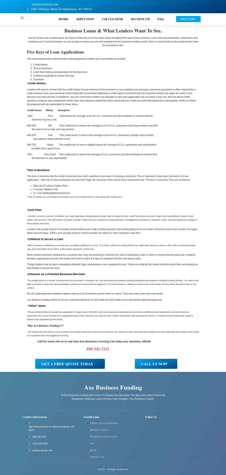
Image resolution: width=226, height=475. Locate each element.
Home (63, 19)
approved (157, 299)
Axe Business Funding (38, 299)
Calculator (112, 19)
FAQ (160, 19)
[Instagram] (158, 425)
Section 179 (140, 19)
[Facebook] (149, 425)
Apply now (85, 19)
